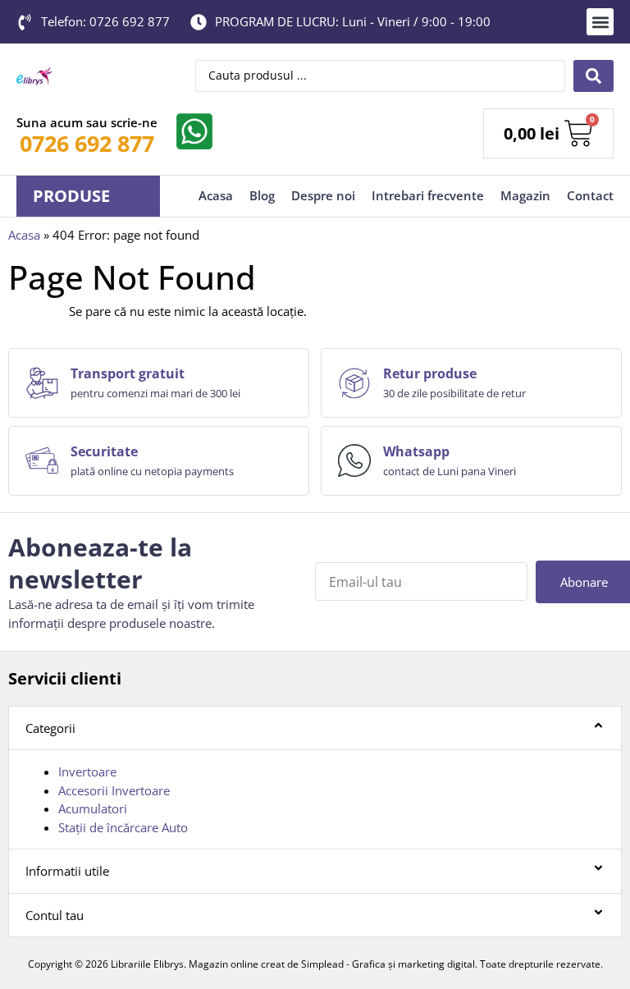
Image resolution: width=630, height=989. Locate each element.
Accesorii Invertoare (114, 790)
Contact (590, 195)
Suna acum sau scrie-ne (87, 122)
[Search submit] (593, 76)
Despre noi (323, 195)
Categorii (50, 728)
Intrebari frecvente (428, 195)
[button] (600, 21)
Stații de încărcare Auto (123, 827)
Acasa (216, 195)
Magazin (525, 195)
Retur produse (430, 373)
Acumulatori (92, 808)
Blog (262, 195)
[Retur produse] (354, 383)
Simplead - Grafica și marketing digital (388, 964)
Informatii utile (67, 871)
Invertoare (87, 771)
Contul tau (54, 915)
